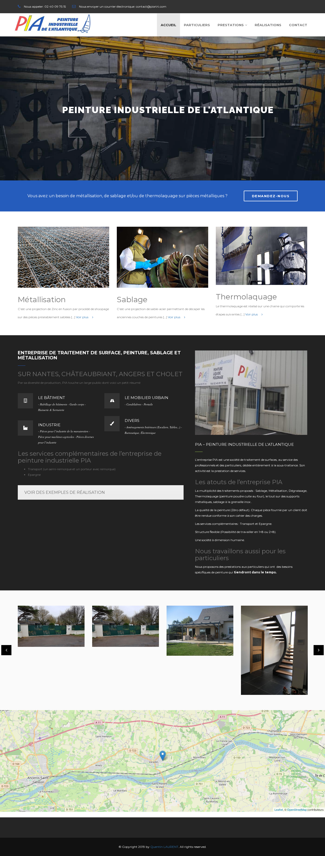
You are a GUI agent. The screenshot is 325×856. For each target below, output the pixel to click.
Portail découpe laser (49, 629)
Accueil (168, 25)
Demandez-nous (271, 196)
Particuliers (197, 25)
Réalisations (268, 25)
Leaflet (278, 809)
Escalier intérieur (193, 677)
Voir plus (82, 317)
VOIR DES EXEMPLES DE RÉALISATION (64, 492)
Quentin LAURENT (164, 847)
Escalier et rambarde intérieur (271, 652)
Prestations (231, 25)
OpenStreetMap (297, 809)
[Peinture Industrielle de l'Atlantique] (52, 23)
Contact (298, 25)
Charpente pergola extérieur (120, 636)
